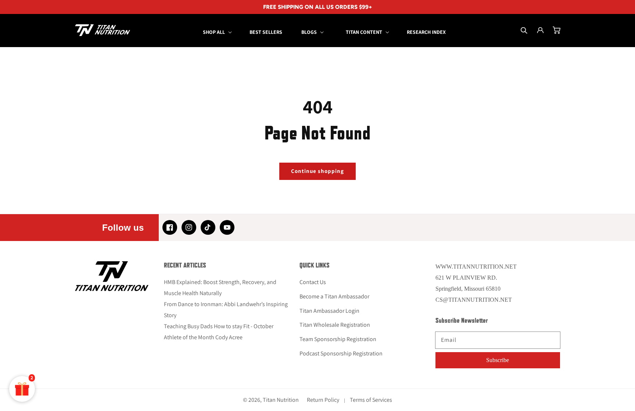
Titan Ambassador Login (329, 311)
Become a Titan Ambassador (334, 296)
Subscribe (497, 360)
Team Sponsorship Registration (337, 339)
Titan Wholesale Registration (334, 325)
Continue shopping (317, 170)
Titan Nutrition (281, 400)
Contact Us (312, 282)
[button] (216, 32)
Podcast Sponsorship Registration (341, 353)
